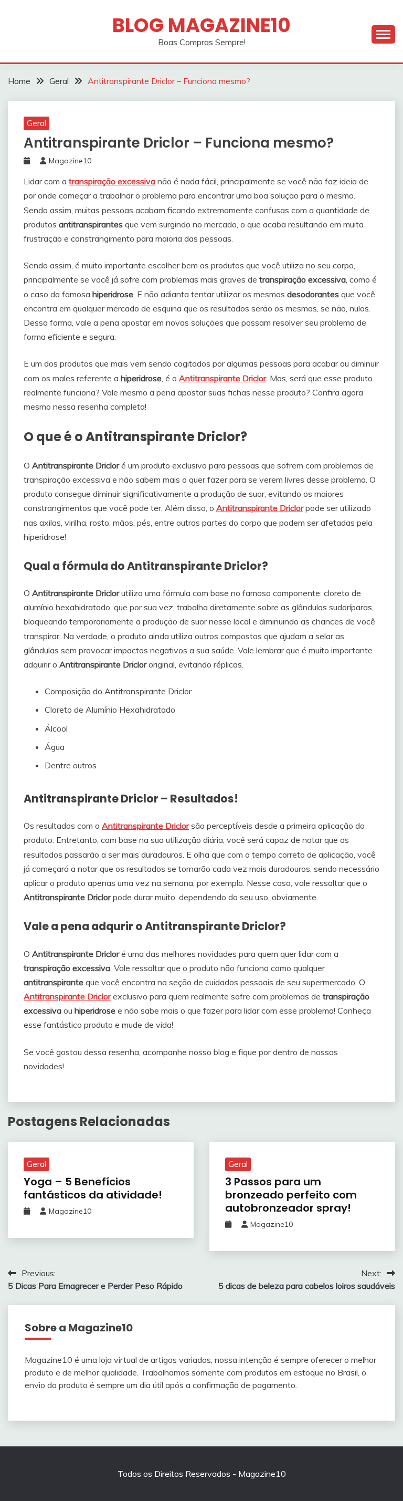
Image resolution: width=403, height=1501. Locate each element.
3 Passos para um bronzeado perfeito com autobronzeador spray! (291, 1194)
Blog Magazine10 (201, 25)
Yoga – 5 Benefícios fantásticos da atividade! (93, 1188)
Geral (36, 123)
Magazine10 (70, 160)
